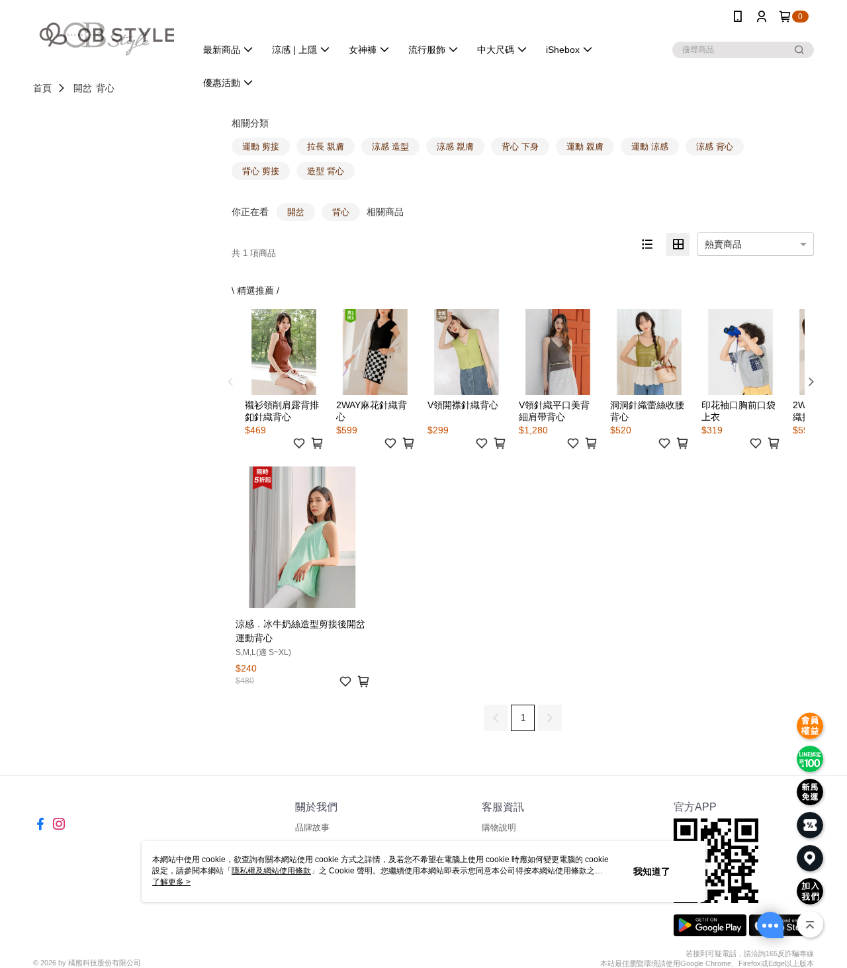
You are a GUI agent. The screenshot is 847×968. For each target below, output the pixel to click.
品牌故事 (312, 827)
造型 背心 (325, 171)
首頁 (42, 88)
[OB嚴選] (106, 34)
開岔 (82, 88)
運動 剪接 (260, 147)
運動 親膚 (584, 147)
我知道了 (651, 871)
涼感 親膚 (455, 147)
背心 (105, 88)
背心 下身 (520, 147)
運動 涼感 (649, 147)
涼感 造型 (390, 147)
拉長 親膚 (325, 147)
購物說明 (499, 827)
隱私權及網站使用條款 (271, 870)
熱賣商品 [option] (723, 244)
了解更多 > (171, 882)
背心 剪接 (260, 171)
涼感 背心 (714, 147)
